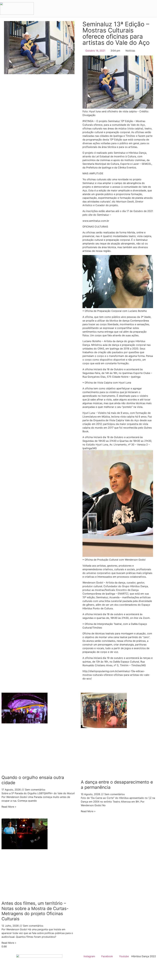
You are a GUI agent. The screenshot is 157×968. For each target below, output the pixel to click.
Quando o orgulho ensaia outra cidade (33, 780)
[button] (153, 8)
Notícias (130, 50)
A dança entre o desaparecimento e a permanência (117, 784)
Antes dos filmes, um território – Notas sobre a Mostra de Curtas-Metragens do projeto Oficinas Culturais (35, 911)
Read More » (9, 806)
